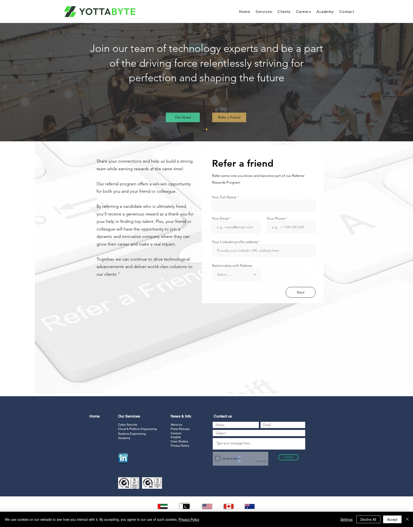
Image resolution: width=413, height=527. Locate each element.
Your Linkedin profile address (235, 242)
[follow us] (123, 458)
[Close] (407, 519)
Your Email (220, 218)
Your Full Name (224, 197)
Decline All (368, 519)
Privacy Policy (189, 519)
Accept (392, 519)
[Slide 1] (206, 129)
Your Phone (276, 218)
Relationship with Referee (232, 265)
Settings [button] (346, 519)
